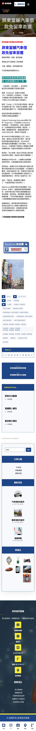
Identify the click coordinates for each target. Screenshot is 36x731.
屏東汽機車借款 (7, 320)
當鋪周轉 (18, 538)
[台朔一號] (27, 569)
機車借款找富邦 (18, 520)
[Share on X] (6, 355)
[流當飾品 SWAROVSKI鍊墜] (18, 561)
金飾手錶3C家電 (22, 338)
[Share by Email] (26, 355)
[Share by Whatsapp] (20, 355)
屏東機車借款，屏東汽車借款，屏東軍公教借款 (15, 312)
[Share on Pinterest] (9, 355)
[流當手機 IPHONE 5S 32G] (18, 570)
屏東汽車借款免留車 (19, 320)
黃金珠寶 (5, 342)
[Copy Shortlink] (32, 355)
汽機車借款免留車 (18, 696)
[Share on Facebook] (3, 355)
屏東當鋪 (16, 300)
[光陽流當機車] (27, 578)
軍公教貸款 (18, 690)
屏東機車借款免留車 (8, 316)
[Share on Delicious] (15, 355)
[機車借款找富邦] (18, 513)
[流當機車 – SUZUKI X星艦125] (27, 561)
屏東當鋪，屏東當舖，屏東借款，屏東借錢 (14, 324)
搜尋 (29, 449)
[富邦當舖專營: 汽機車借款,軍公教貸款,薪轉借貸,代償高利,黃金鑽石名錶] (7, 3)
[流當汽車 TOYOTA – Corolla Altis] (9, 570)
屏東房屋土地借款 (18, 308)
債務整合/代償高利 (18, 699)
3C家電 (9, 304)
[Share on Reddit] (12, 355)
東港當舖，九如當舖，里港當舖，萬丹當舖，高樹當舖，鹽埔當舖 (12, 329)
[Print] (29, 355)
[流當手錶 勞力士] (9, 561)
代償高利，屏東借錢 (19, 304)
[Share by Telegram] (23, 355)
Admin (8, 296)
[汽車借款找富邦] (18, 495)
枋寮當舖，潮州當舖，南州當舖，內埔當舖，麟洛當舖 (17, 334)
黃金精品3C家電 (18, 702)
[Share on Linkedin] (17, 355)
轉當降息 (13, 338)
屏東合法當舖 (6, 308)
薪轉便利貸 (18, 693)
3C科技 (9, 300)
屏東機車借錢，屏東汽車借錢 (24, 316)
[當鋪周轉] (18, 531)
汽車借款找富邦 (18, 502)
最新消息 (18, 473)
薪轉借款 (5, 338)
